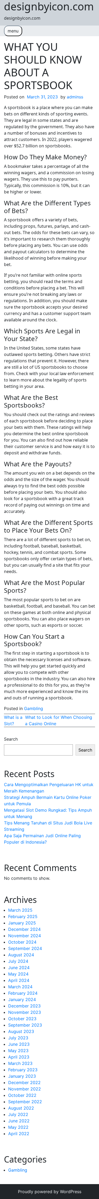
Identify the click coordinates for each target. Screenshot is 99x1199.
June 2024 (19, 967)
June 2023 (19, 1044)
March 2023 (20, 1063)
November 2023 (24, 1012)
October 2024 (22, 942)
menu (13, 31)
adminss (75, 96)
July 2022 (18, 1114)
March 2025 (20, 910)
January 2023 (22, 1076)
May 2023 (18, 1050)
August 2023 (21, 1031)
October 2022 (22, 1095)
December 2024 (24, 929)
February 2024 (22, 993)
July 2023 (18, 1037)
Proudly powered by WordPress (49, 1191)
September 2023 (25, 1025)
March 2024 (20, 986)
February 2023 (22, 1069)
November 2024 (24, 935)
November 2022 (24, 1089)
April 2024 (18, 980)
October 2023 (22, 1018)
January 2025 (22, 923)
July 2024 (18, 961)
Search (11, 739)
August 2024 (21, 954)
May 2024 (18, 974)
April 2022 (18, 1133)
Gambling (33, 708)
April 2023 (18, 1057)
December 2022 (24, 1082)
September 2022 (25, 1101)
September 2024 (25, 948)
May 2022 (18, 1127)
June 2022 (19, 1120)
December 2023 (24, 1006)
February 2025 (22, 916)
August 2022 (21, 1108)
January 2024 (22, 999)
